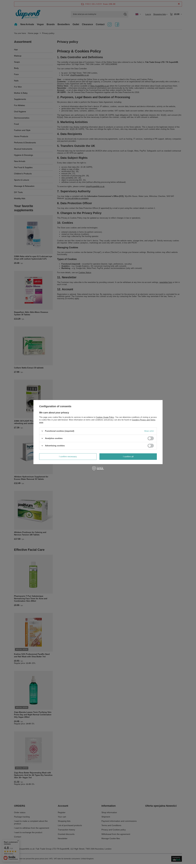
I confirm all (128, 456)
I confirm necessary (68, 456)
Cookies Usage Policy (105, 417)
